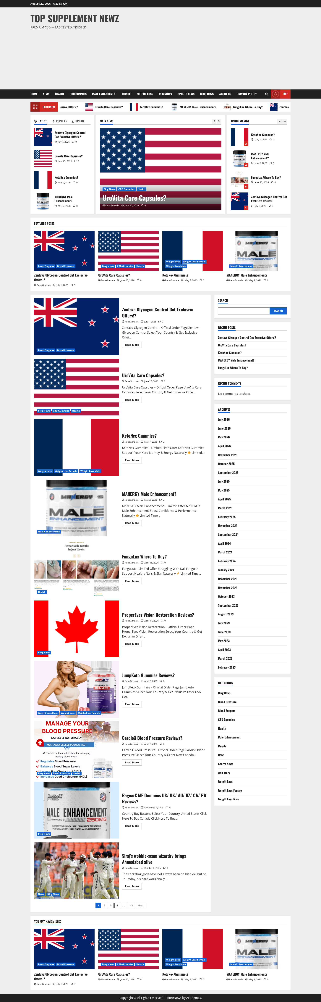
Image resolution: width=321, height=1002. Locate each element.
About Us (225, 94)
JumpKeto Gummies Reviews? (76, 689)
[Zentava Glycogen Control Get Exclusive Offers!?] (64, 251)
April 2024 (224, 543)
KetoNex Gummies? (131, 107)
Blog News (207, 94)
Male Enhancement (104, 94)
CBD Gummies (78, 94)
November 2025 (227, 455)
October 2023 (226, 596)
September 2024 (228, 534)
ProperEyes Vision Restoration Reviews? (76, 628)
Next (141, 905)
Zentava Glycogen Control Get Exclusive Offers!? (43, 137)
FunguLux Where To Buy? (228, 107)
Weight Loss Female (194, 261)
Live (285, 93)
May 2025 (224, 490)
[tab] (43, 122)
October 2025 (226, 464)
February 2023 (227, 667)
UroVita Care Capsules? (89, 107)
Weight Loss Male (176, 266)
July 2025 (224, 481)
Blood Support (46, 266)
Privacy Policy (247, 94)
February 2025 (227, 517)
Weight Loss (145, 94)
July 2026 (224, 419)
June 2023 (224, 632)
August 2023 (226, 614)
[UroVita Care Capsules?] (160, 169)
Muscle (127, 94)
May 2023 (224, 640)
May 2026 (224, 437)
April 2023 (224, 649)
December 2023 (227, 579)
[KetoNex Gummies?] (192, 251)
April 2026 (224, 446)
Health (59, 94)
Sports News (186, 94)
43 (131, 905)
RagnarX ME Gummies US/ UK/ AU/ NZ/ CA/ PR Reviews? (76, 810)
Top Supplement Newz (74, 18)
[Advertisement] (159, 58)
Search (223, 300)
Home (33, 94)
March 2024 (225, 552)
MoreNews (173, 998)
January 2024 (226, 570)
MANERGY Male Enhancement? (178, 107)
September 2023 (228, 605)
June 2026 (224, 428)
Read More (133, 345)
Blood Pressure (65, 266)
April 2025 (224, 499)
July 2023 (224, 623)
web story (165, 94)
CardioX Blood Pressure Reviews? (76, 749)
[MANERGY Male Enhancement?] (256, 251)
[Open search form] (266, 94)
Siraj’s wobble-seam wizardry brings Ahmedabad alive (76, 870)
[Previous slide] (214, 121)
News (46, 94)
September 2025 (228, 472)
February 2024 (227, 561)
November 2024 (227, 526)
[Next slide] (219, 121)
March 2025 (225, 508)
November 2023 (227, 587)
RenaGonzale (112, 205)
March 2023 (225, 658)
